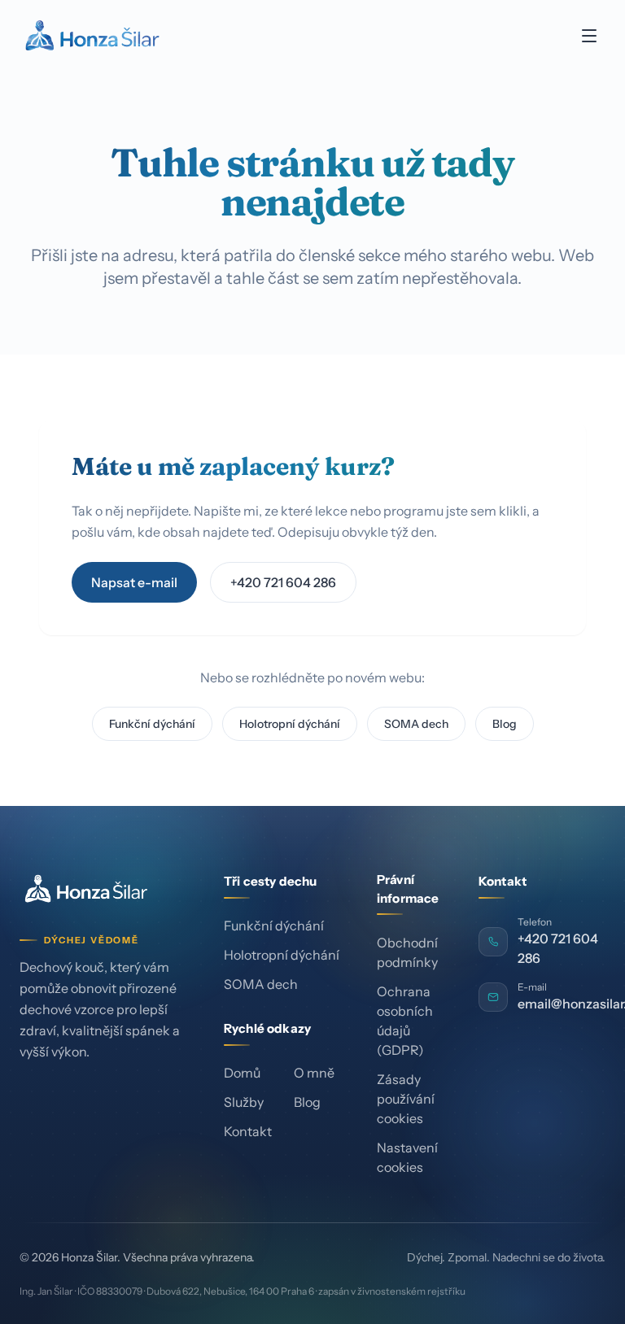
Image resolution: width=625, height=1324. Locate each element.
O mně (314, 1073)
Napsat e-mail (134, 582)
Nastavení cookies (407, 1157)
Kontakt (248, 1131)
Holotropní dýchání (289, 723)
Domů (242, 1073)
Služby (244, 1102)
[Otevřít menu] (589, 36)
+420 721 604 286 (283, 582)
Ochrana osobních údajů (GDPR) (405, 1020)
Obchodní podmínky (407, 952)
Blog (504, 723)
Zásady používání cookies (406, 1098)
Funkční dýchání (152, 723)
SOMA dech (416, 723)
